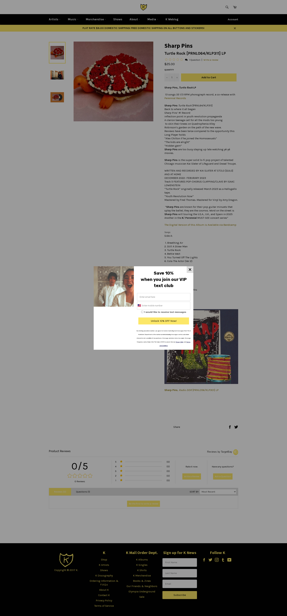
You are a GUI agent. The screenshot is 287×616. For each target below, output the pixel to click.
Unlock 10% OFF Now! (164, 320)
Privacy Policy (180, 342)
